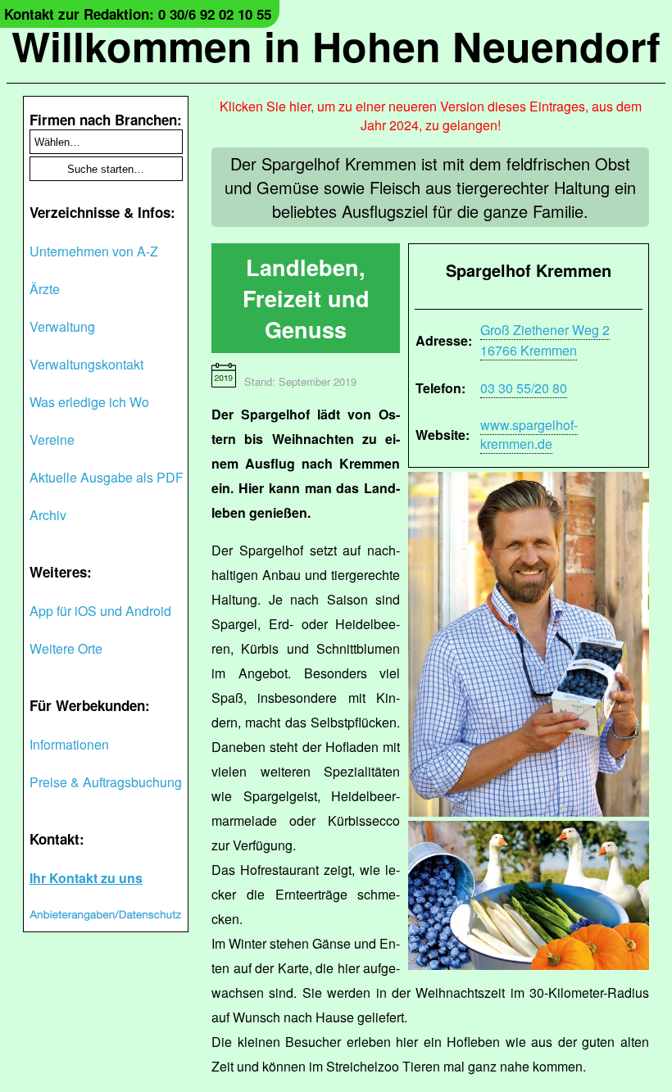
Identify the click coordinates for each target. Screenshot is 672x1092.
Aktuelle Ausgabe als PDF (107, 477)
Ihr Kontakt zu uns (86, 877)
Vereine (52, 439)
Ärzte (45, 288)
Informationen (69, 744)
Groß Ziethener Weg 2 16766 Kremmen (545, 340)
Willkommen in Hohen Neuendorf (336, 45)
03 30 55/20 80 (523, 387)
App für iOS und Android (100, 610)
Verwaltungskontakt (86, 364)
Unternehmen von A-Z (94, 251)
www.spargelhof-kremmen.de (529, 434)
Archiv (48, 514)
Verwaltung (62, 326)
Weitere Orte (66, 648)
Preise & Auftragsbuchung (106, 782)
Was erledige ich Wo (89, 401)
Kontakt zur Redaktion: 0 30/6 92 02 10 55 (137, 14)
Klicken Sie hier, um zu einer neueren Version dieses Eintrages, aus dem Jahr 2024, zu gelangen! (431, 115)
